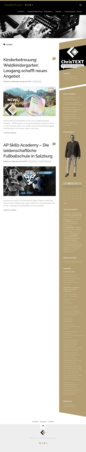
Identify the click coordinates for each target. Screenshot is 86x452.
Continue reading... (10, 133)
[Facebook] (26, 5)
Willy (70, 248)
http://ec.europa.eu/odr (69, 394)
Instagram (43, 421)
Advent (77, 212)
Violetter (73, 246)
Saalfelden (73, 236)
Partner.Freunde (70, 11)
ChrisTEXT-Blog (37, 81)
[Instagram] (28, 5)
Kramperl (74, 223)
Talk (77, 244)
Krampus (66, 225)
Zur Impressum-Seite (69, 271)
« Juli (64, 203)
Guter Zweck (75, 221)
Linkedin (51, 421)
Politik (67, 236)
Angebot (58, 11)
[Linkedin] (30, 5)
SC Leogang (72, 240)
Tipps (80, 244)
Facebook (35, 421)
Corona (77, 217)
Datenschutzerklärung (69, 406)
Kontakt (79, 11)
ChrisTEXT (20, 11)
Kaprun (65, 223)
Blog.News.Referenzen (35, 11)
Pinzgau (74, 233)
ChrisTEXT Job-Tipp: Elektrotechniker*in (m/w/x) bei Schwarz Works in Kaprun (71, 109)
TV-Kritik (67, 246)
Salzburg (67, 238)
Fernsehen (71, 219)
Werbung (66, 248)
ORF (68, 234)
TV (64, 246)
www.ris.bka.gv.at (67, 321)
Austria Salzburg (72, 214)
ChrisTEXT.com (13, 5)
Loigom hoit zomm (76, 231)
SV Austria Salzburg (69, 244)
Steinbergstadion (67, 242)
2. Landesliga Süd (67, 212)
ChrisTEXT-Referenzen (45, 161)
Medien (65, 234)
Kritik (71, 225)
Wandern (79, 246)
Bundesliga (66, 217)
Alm (80, 212)
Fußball (67, 220)
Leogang (68, 227)
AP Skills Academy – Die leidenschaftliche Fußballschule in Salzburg (27, 150)
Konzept (69, 223)
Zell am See (76, 248)
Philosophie (48, 11)
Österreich (66, 250)
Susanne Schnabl (76, 242)
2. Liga (72, 212)
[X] (32, 5)
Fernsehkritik (77, 219)
